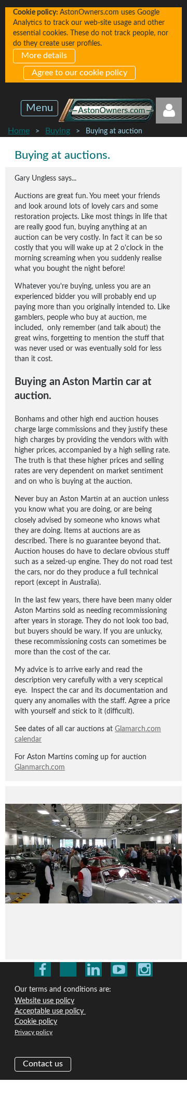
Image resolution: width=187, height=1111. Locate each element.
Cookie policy (36, 1021)
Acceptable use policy (50, 1011)
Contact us (43, 1064)
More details (44, 55)
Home (19, 131)
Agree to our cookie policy (79, 72)
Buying (57, 131)
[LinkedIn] (93, 969)
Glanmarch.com (40, 767)
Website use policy (44, 1001)
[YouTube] (119, 969)
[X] (68, 969)
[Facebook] (42, 969)
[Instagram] (144, 969)
